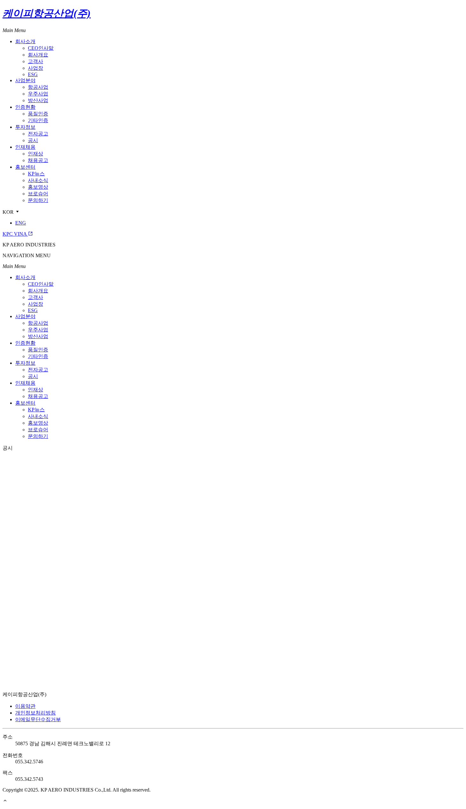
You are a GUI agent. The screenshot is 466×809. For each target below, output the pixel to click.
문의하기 (38, 200)
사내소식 (38, 180)
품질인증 (38, 113)
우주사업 (38, 93)
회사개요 (38, 54)
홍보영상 (38, 187)
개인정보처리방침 (35, 712)
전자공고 (38, 133)
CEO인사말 (41, 48)
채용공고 (38, 160)
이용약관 (25, 706)
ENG (20, 222)
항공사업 (38, 87)
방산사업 (38, 100)
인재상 (35, 153)
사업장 (35, 68)
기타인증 (38, 120)
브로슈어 (38, 193)
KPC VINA (15, 234)
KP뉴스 (36, 173)
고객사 (35, 61)
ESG (33, 74)
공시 (33, 140)
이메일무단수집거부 (38, 719)
